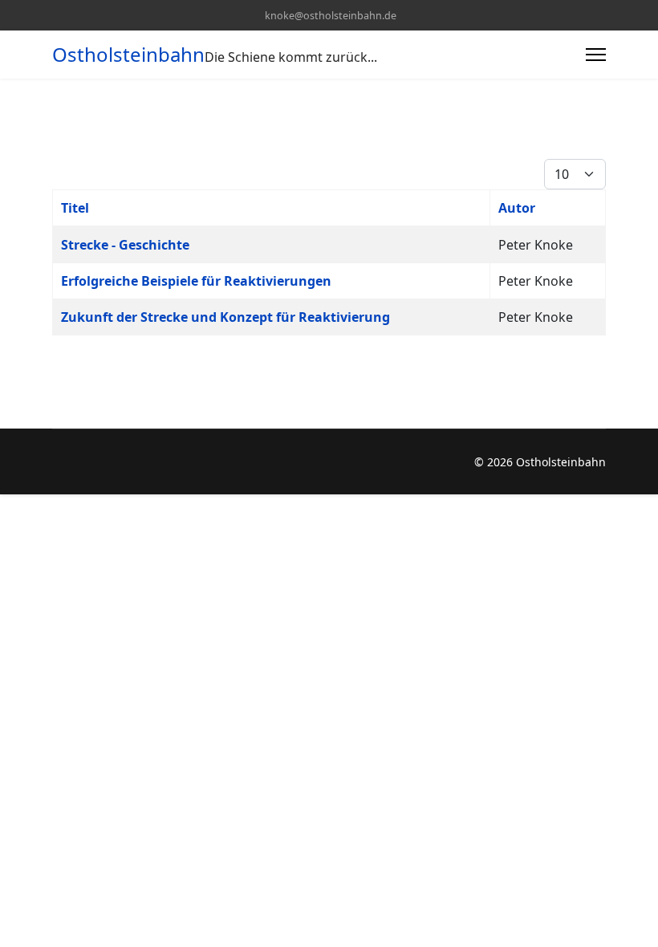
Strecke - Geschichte (125, 245)
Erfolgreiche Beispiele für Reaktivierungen (196, 281)
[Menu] (596, 54)
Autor (516, 208)
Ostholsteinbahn (128, 54)
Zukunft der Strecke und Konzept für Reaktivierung (225, 317)
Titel (75, 208)
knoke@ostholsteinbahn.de (330, 15)
